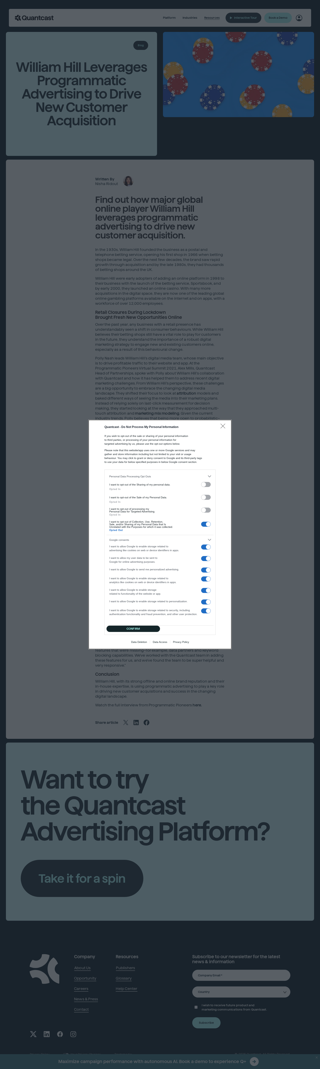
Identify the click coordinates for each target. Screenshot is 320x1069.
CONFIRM (133, 628)
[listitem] (160, 476)
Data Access (160, 641)
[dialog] (160, 534)
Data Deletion (139, 641)
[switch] (206, 484)
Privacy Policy (181, 641)
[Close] (224, 427)
